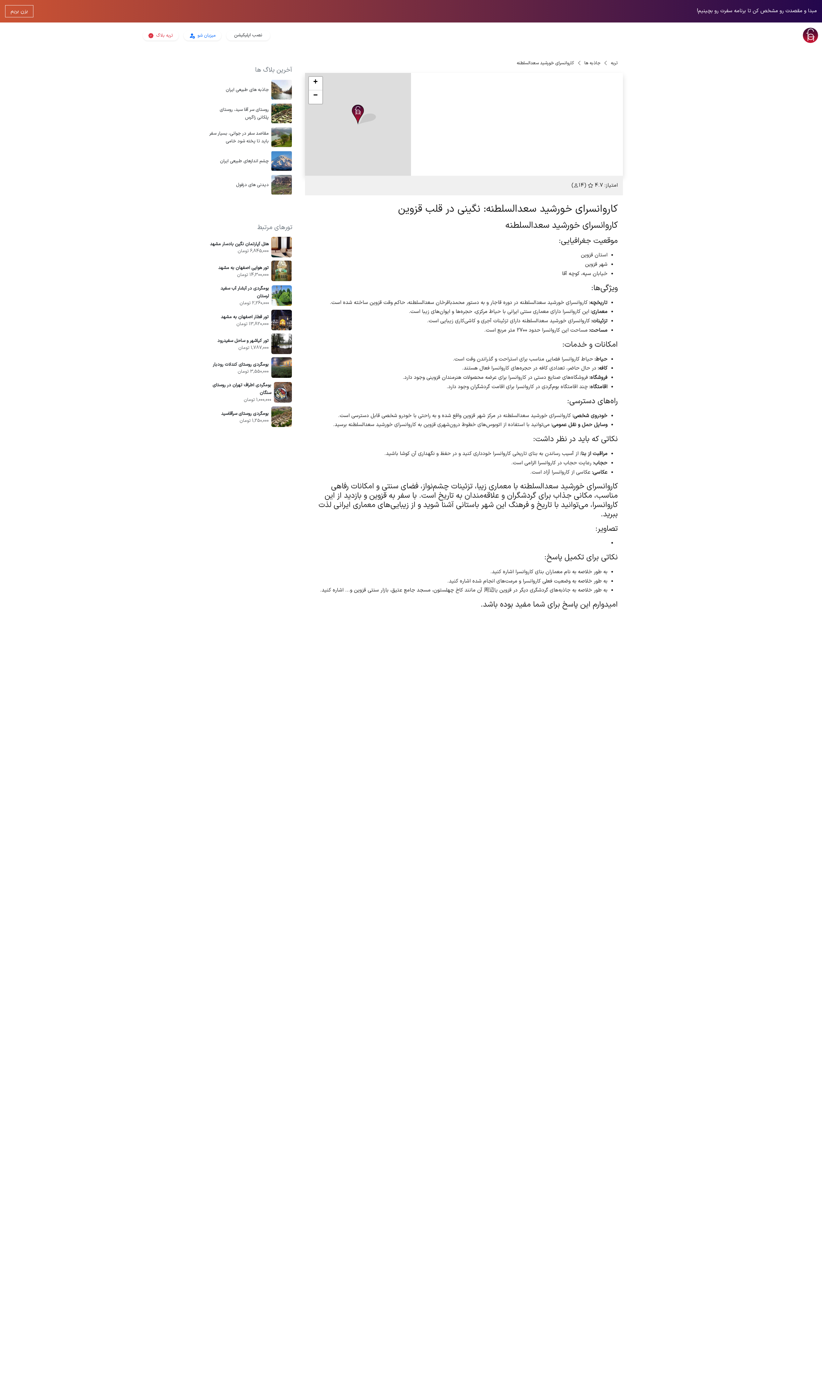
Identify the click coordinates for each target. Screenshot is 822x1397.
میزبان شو (206, 35)
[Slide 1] (557, 167)
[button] (364, 115)
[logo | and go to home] (685, 35)
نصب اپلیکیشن (248, 35)
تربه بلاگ (164, 35)
